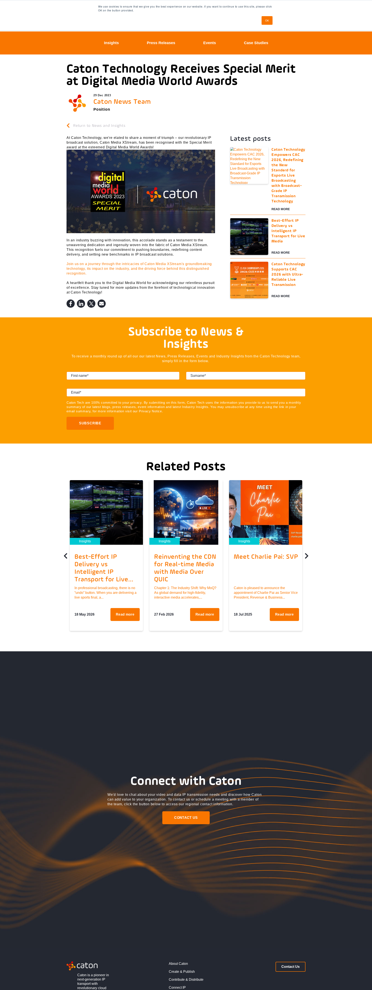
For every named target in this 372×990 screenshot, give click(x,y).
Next (306, 557)
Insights (111, 43)
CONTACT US (186, 817)
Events (209, 43)
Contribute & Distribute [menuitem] (186, 979)
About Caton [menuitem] (178, 963)
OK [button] (267, 20)
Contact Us (290, 966)
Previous (65, 557)
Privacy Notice (150, 411)
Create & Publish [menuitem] (182, 971)
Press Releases (161, 43)
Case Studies (256, 43)
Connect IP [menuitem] (177, 987)
